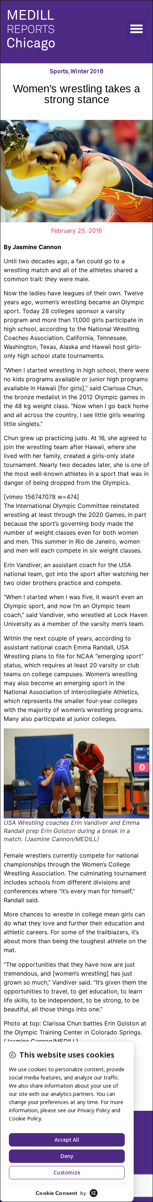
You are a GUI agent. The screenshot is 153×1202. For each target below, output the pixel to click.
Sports (59, 71)
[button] (136, 29)
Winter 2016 (87, 71)
